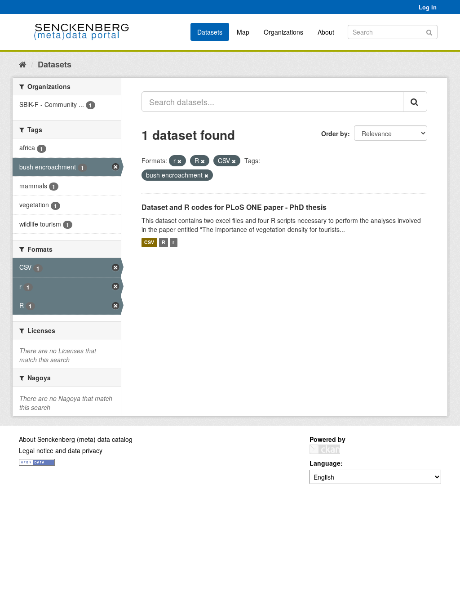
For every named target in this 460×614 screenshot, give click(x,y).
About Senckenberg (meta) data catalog (76, 439)
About (326, 31)
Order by (334, 133)
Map (243, 31)
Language (325, 462)
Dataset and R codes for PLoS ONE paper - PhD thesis (234, 207)
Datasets (209, 31)
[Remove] (179, 161)
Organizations (283, 31)
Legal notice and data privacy (60, 450)
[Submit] (429, 31)
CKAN (325, 449)
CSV (149, 242)
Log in (428, 7)
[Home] (23, 64)
